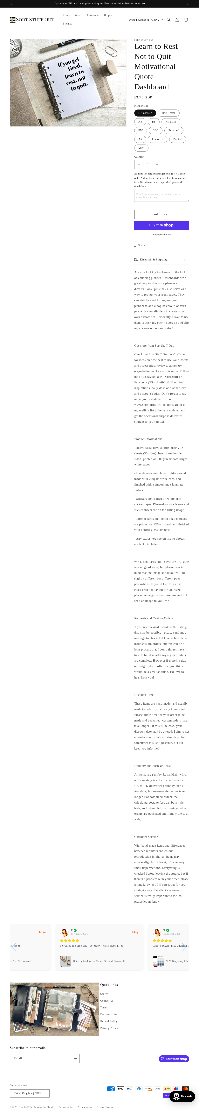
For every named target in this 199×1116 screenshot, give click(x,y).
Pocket (177, 139)
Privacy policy (85, 1107)
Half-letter (168, 112)
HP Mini (171, 121)
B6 (153, 121)
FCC (155, 130)
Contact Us (106, 1000)
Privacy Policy (109, 1028)
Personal (173, 130)
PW (140, 130)
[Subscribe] (75, 1058)
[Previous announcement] (11, 3)
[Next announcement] (188, 3)
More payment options (161, 234)
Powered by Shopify (44, 1107)
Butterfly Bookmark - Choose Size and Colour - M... (100, 961)
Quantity (139, 156)
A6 (140, 139)
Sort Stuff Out (26, 1107)
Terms (104, 1007)
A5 (140, 121)
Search (104, 993)
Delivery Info (108, 1014)
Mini (141, 147)
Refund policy (66, 1107)
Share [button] (141, 245)
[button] (108, 15)
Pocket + (157, 139)
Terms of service (105, 1107)
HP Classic (145, 112)
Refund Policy (109, 1021)
